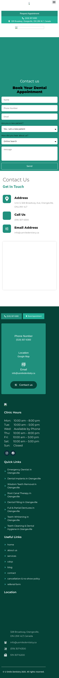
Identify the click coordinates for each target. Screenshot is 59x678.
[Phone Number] (23, 331)
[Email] (23, 364)
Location (24, 352)
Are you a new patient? (12, 123)
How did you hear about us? (14, 135)
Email (23, 369)
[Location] (23, 348)
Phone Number (24, 336)
